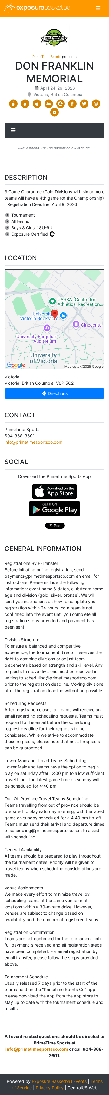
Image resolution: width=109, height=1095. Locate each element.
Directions (57, 393)
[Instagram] (96, 104)
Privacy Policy (50, 1087)
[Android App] (48, 104)
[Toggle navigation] (98, 8)
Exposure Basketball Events (59, 1081)
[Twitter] (84, 104)
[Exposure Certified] (60, 104)
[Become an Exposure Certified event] (52, 234)
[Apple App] (36, 104)
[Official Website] (54, 112)
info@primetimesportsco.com (33, 442)
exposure (43, 8)
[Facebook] (72, 104)
